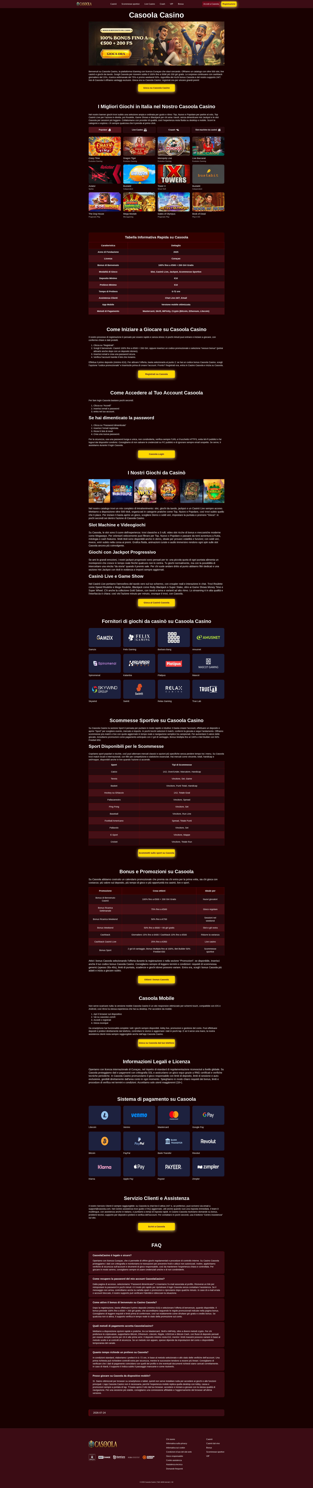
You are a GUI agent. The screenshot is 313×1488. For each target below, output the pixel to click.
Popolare (103, 130)
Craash (171, 130)
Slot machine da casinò (206, 130)
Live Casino (137, 130)
